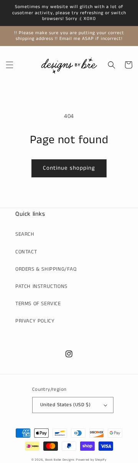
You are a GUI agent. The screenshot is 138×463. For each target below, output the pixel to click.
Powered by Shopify (91, 460)
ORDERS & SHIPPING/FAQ (46, 269)
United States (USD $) (65, 404)
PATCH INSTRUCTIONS (41, 286)
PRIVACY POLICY (34, 321)
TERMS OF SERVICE (38, 304)
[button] (9, 64)
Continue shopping (69, 168)
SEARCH (24, 234)
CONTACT (26, 252)
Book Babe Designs (60, 460)
